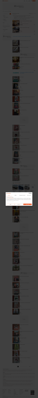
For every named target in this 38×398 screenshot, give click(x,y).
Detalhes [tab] (15, 195)
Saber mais (19, 204)
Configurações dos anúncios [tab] (22, 195)
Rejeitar (10, 204)
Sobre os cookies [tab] (29, 195)
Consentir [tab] (9, 195)
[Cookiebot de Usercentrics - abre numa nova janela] (29, 193)
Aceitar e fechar (27, 204)
